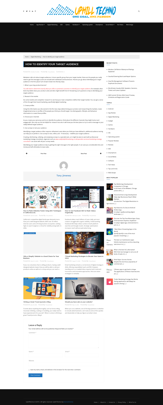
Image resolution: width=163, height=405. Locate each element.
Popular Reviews (113, 140)
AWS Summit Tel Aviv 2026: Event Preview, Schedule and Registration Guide (121, 96)
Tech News (120, 24)
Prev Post (43, 153)
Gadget (110, 120)
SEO (61, 24)
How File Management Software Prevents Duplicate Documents (121, 82)
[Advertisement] (81, 39)
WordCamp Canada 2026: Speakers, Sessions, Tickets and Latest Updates (122, 89)
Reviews (110, 144)
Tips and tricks (112, 168)
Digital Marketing (52, 24)
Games (68, 24)
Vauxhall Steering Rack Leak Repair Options (122, 76)
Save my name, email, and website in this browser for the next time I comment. (55, 370)
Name (31, 352)
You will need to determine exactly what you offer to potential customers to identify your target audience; (57, 89)
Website (31, 361)
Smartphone (99, 24)
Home (32, 24)
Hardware (75, 24)
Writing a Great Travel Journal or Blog (37, 302)
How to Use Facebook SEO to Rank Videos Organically (80, 212)
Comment (32, 333)
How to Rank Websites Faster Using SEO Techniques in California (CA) (42, 212)
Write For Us (132, 402)
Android (110, 109)
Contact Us (112, 402)
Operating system (87, 24)
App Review (39, 24)
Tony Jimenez (51, 72)
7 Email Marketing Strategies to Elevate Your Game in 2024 (84, 257)
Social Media (109, 24)
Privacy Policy (122, 402)
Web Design (129, 24)
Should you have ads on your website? (79, 302)
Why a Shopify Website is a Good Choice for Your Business (41, 257)
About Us (103, 402)
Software (111, 160)
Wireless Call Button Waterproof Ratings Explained (121, 71)
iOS (109, 132)
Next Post (84, 153)
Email (67, 352)
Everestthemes (68, 402)
